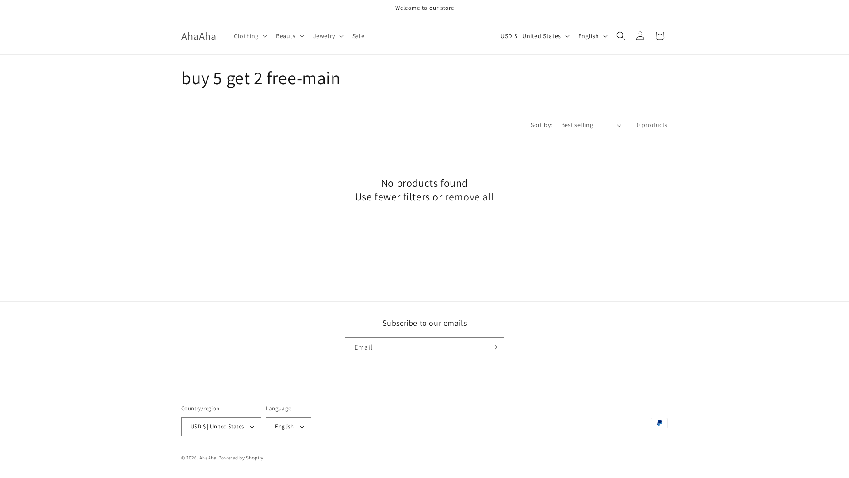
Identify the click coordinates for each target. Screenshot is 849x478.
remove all (469, 197)
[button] (250, 36)
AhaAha (208, 458)
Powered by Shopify (241, 458)
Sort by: (541, 125)
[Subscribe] (494, 347)
